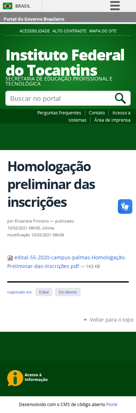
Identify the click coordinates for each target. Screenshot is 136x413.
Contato (97, 112)
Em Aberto (68, 292)
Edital (44, 292)
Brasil (22, 6)
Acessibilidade (35, 31)
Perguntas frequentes (59, 112)
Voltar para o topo (111, 319)
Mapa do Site (102, 31)
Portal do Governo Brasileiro (34, 19)
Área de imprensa (112, 120)
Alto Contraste (69, 31)
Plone (112, 404)
